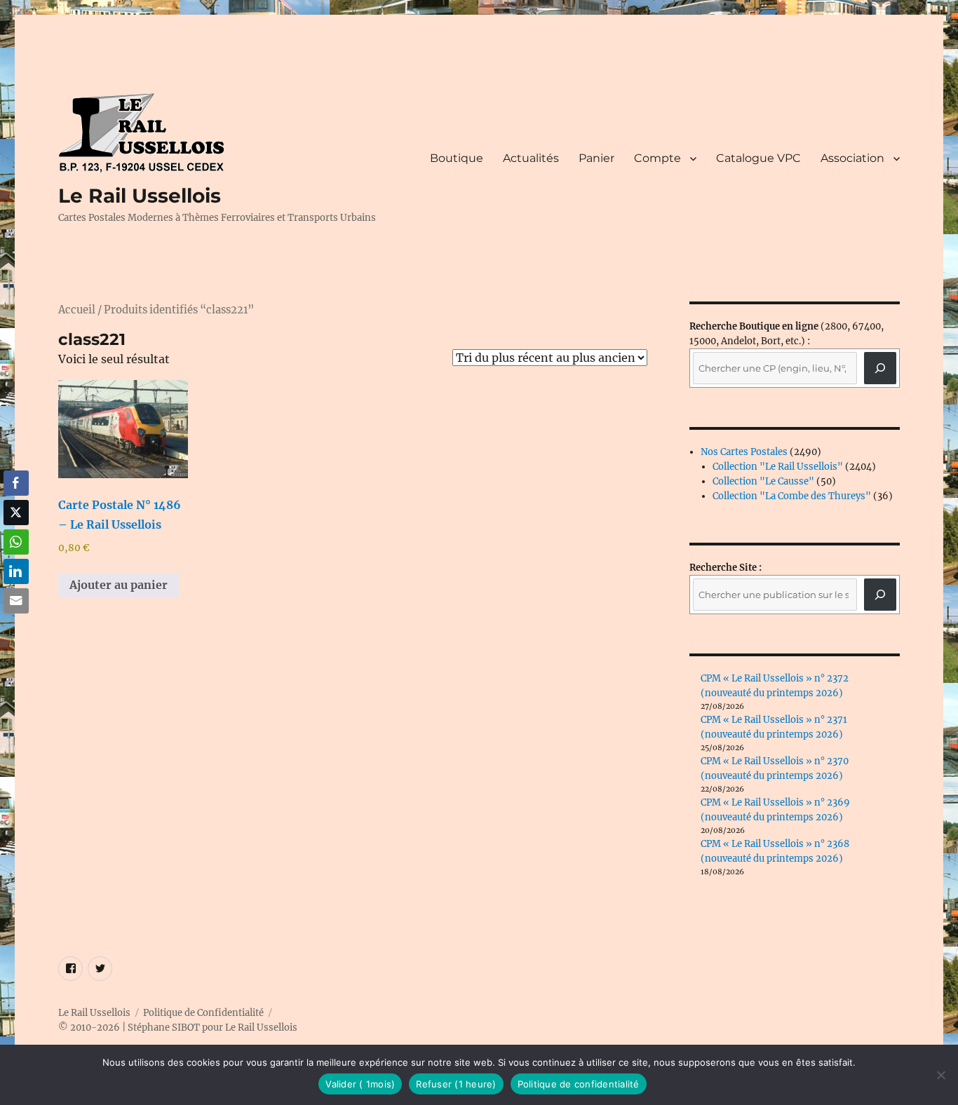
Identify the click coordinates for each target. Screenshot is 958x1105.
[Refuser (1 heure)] (940, 1075)
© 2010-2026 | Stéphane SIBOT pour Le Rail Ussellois (177, 1027)
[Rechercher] (880, 594)
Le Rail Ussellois (139, 196)
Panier (596, 158)
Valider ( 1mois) (360, 1084)
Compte (657, 158)
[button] (16, 628)
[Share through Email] (16, 600)
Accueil (76, 310)
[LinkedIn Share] (16, 571)
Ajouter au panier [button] (118, 585)
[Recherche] (880, 368)
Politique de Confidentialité (203, 1013)
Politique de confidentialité (579, 1084)
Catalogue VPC (758, 158)
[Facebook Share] (16, 483)
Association (852, 158)
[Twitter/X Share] (16, 512)
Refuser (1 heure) (456, 1084)
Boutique (456, 158)
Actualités (531, 158)
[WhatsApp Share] (16, 542)
